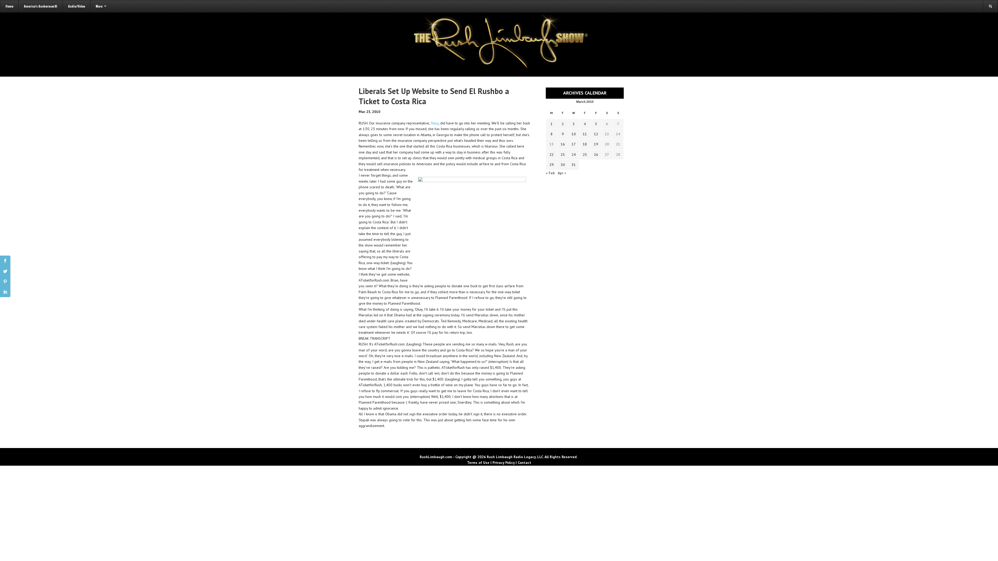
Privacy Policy (504, 462)
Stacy (435, 123)
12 (596, 134)
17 (574, 144)
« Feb (550, 173)
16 (563, 144)
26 (596, 154)
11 (585, 134)
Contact (524, 462)
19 (596, 144)
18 (585, 144)
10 (574, 134)
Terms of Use (478, 462)
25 (585, 154)
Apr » (562, 173)
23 (563, 154)
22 (551, 154)
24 (574, 154)
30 (563, 164)
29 (551, 164)
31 (574, 164)
